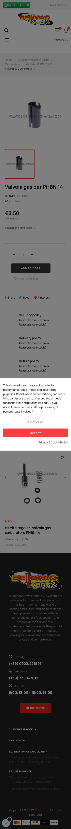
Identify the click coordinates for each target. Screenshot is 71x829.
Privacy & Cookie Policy (53, 442)
